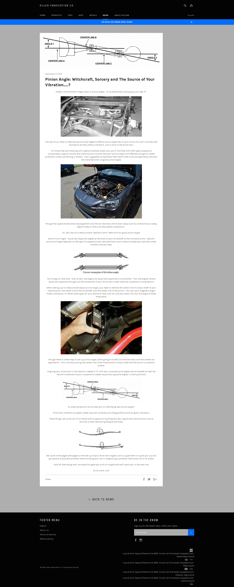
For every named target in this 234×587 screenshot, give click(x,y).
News (105, 15)
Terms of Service (48, 534)
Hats (81, 15)
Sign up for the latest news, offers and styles (155, 526)
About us (44, 530)
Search (43, 526)
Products (56, 15)
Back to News (102, 499)
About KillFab (121, 15)
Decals (93, 15)
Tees (70, 15)
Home (42, 15)
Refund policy (46, 539)
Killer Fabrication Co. (57, 5)
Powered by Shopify (71, 567)
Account (191, 15)
